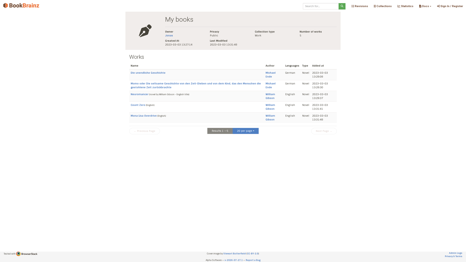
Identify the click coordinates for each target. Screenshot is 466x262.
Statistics (406, 6)
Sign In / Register (451, 6)
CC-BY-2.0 (252, 253)
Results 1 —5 (220, 130)
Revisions (361, 6)
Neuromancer (140, 94)
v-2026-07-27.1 (234, 260)
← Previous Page (144, 131)
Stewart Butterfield (234, 253)
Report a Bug (253, 260)
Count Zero (138, 105)
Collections (384, 6)
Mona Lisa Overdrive (144, 115)
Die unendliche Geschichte (148, 72)
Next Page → (324, 131)
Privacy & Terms (453, 256)
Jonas (169, 35)
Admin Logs (455, 253)
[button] (425, 6)
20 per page (244, 130)
